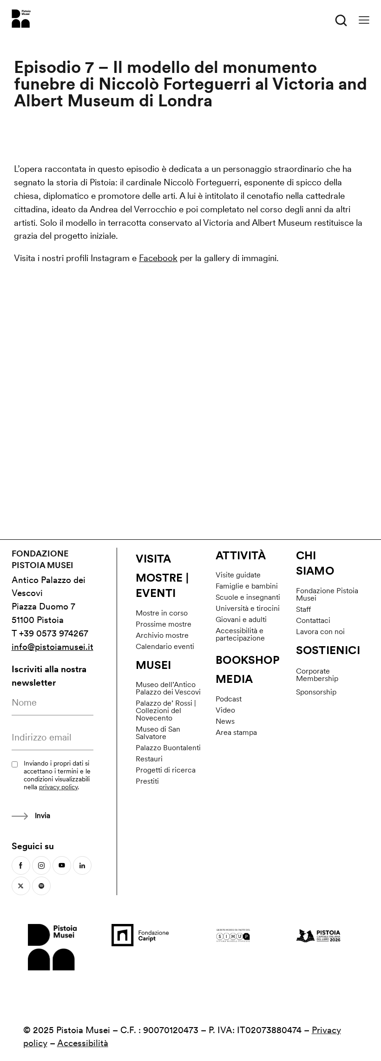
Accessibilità (82, 1043)
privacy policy (58, 787)
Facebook (158, 258)
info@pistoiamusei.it (52, 647)
